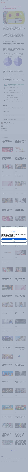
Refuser (14, 241)
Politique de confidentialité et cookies (10, 236)
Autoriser (14, 239)
